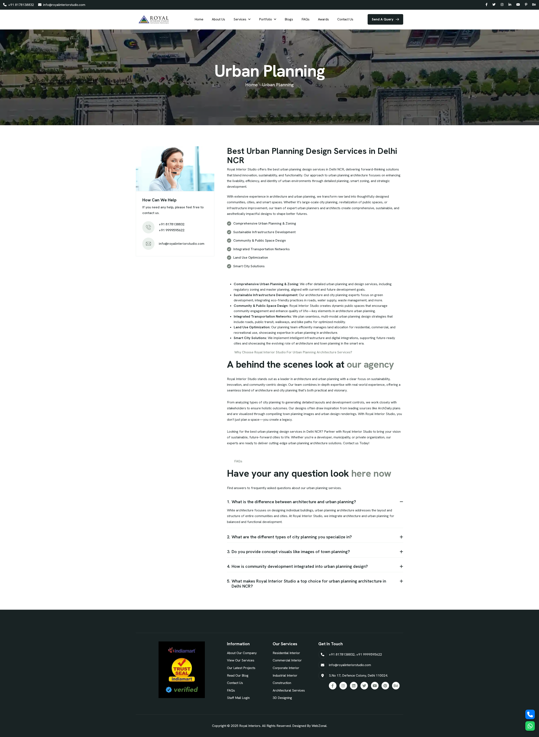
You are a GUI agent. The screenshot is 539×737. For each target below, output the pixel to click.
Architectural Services (289, 690)
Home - (252, 85)
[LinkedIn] (509, 5)
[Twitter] (494, 5)
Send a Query (383, 19)
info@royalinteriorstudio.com (63, 5)
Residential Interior (286, 653)
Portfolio (265, 19)
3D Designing (282, 698)
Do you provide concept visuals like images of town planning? (288, 551)
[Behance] (534, 5)
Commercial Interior (287, 660)
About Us (218, 19)
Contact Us (345, 19)
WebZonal (319, 726)
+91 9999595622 (369, 654)
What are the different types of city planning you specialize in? (289, 536)
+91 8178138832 (20, 5)
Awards (323, 19)
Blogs (289, 19)
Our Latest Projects (241, 668)
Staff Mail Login (238, 698)
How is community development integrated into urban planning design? (297, 566)
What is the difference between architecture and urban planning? (291, 501)
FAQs (306, 19)
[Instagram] (502, 5)
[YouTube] (518, 5)
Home (199, 19)
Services (239, 19)
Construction (282, 683)
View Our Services (240, 660)
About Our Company (242, 653)
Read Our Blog (237, 675)
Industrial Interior (285, 675)
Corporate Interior (286, 668)
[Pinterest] (526, 5)
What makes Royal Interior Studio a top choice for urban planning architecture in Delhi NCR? (306, 584)
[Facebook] (486, 5)
